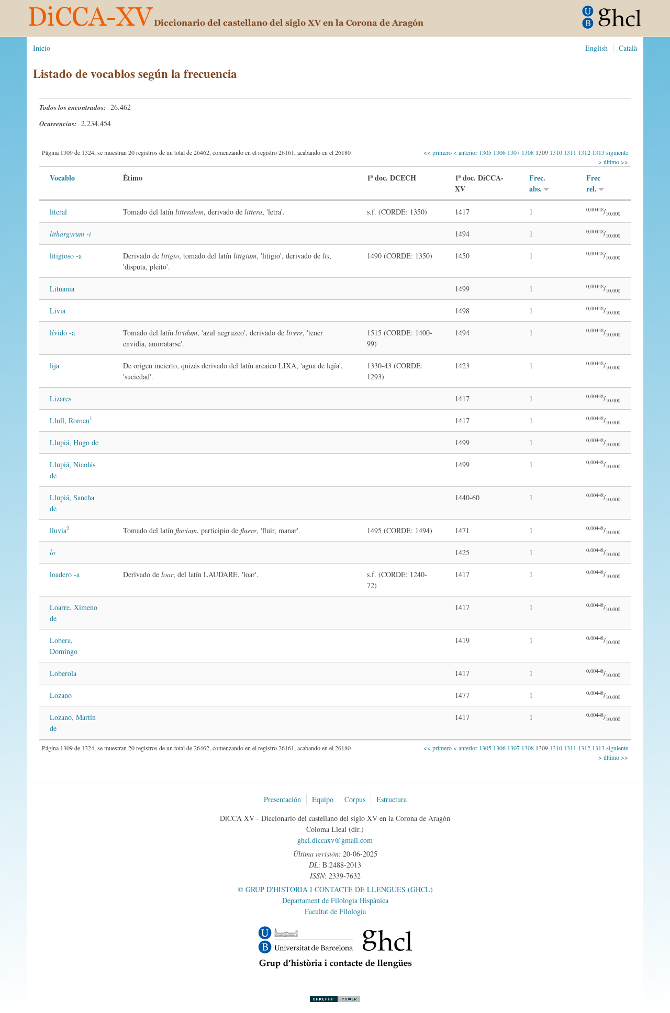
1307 (513, 152)
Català (628, 48)
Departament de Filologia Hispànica (335, 900)
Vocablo (62, 177)
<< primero (438, 152)
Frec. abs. (537, 183)
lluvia (59, 530)
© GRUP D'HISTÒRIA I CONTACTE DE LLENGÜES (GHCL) (335, 889)
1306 (499, 152)
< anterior (466, 152)
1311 (570, 152)
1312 (584, 152)
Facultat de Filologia (335, 911)
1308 (527, 152)
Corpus (354, 799)
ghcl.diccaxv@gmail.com (335, 840)
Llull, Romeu (71, 420)
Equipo (322, 799)
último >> (615, 161)
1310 (556, 152)
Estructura (391, 799)
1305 (485, 152)
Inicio (41, 48)
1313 (598, 152)
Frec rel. (593, 183)
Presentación (282, 799)
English (596, 48)
